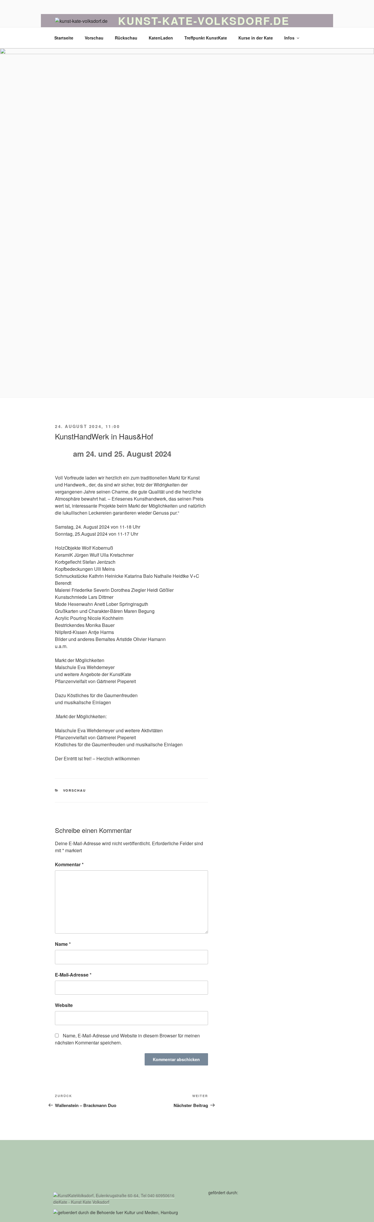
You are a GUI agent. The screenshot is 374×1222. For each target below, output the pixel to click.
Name (63, 944)
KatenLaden (161, 38)
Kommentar (69, 864)
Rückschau (126, 38)
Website (64, 1005)
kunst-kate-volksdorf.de (204, 20)
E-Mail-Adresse (73, 974)
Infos (289, 38)
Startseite (63, 38)
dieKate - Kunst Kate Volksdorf (81, 1202)
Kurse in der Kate (255, 38)
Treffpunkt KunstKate (205, 38)
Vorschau (94, 38)
